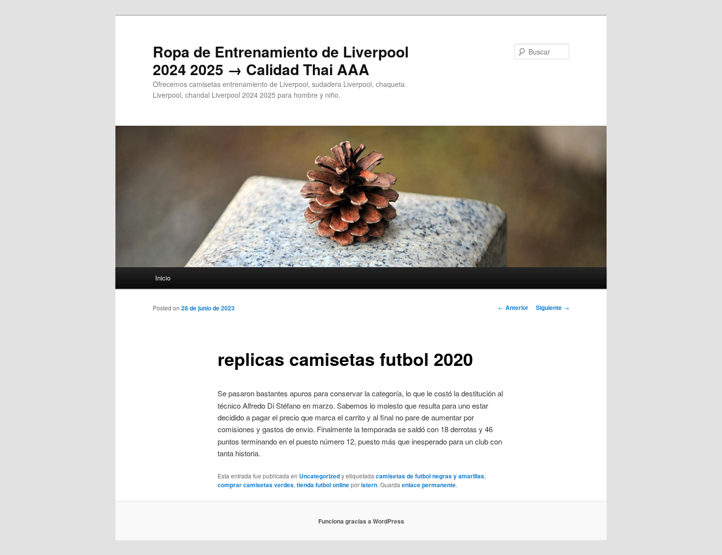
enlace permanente (429, 484)
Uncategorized (319, 476)
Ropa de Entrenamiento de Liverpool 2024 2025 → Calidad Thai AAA (281, 60)
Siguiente (552, 307)
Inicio (162, 277)
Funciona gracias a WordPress (361, 521)
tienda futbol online (323, 484)
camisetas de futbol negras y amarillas (430, 476)
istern (369, 484)
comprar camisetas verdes (256, 484)
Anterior (513, 307)
